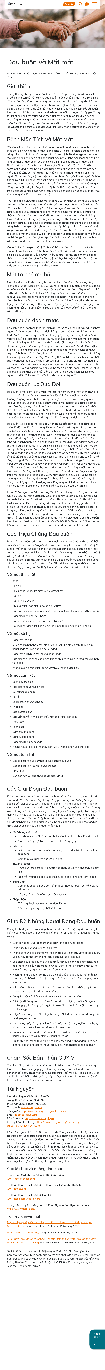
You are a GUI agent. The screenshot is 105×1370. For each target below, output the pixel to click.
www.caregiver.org (32, 1107)
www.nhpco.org (16, 1188)
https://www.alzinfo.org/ (21, 1208)
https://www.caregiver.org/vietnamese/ (43, 1111)
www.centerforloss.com (21, 1178)
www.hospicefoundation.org (23, 1198)
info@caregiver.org (26, 1114)
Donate (69, 4)
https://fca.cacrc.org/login (39, 1118)
